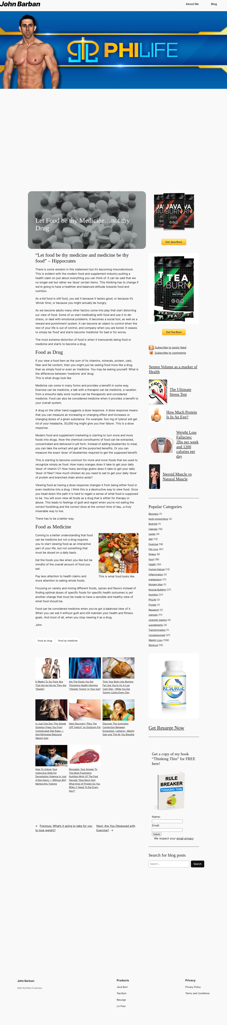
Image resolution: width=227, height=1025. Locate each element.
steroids (153, 614)
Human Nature (157, 569)
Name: (156, 816)
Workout (153, 645)
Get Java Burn (174, 242)
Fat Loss (153, 549)
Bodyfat (153, 523)
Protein (152, 604)
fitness (152, 554)
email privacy (185, 838)
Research (154, 609)
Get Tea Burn (173, 332)
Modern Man (156, 584)
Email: (156, 825)
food (151, 559)
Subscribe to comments (170, 352)
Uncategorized (157, 635)
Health (152, 564)
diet (151, 539)
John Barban (25, 981)
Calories (153, 529)
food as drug (45, 640)
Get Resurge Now (166, 727)
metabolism (155, 579)
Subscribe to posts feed (170, 347)
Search (198, 863)
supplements (156, 625)
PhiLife (152, 599)
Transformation (157, 630)
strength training (158, 620)
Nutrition (153, 594)
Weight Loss (156, 640)
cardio (152, 534)
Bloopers (154, 513)
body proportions (158, 518)
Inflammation (156, 574)
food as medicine (67, 640)
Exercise (153, 544)
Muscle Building (157, 589)
